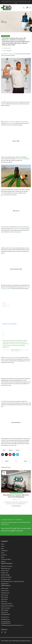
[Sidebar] (2, 195)
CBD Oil (11, 450)
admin (10, 50)
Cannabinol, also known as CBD (8, 53)
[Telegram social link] (17, 454)
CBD (4, 450)
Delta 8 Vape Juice (5, 568)
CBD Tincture (4, 595)
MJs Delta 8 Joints (5, 579)
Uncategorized (5, 36)
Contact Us (4, 555)
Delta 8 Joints (4, 573)
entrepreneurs (12, 121)
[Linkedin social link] (13, 454)
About (2, 546)
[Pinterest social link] (10, 454)
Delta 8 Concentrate (6, 577)
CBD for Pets (4, 612)
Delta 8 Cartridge (5, 575)
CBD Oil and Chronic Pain (16, 492)
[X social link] (6, 454)
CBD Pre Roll (4, 599)
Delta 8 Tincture (5, 570)
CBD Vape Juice (5, 593)
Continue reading (16, 506)
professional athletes (23, 121)
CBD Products (4, 588)
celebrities (6, 121)
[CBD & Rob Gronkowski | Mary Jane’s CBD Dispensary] (16, 75)
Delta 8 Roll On (5, 583)
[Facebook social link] (2, 454)
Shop (2, 548)
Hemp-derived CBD (20, 158)
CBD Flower (4, 601)
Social (2, 553)
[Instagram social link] (5, 632)
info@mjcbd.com (5, 619)
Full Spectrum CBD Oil (6, 603)
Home (2, 544)
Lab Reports (4, 550)
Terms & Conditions (6, 559)
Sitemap (3, 561)
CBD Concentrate (5, 608)
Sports (17, 450)
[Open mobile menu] (30, 7)
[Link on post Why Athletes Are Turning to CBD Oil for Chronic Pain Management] (16, 481)
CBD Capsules (4, 610)
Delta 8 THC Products (6, 566)
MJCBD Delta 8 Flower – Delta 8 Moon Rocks (12, 581)
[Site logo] (6, 7)
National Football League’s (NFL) (11, 357)
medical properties (17, 228)
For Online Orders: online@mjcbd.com (6, 622)
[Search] (23, 7)
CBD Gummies (5, 590)
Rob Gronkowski (15, 349)
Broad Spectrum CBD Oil (7, 606)
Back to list (16, 461)
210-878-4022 (5, 617)
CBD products (9, 123)
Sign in (2, 557)
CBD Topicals (4, 597)
